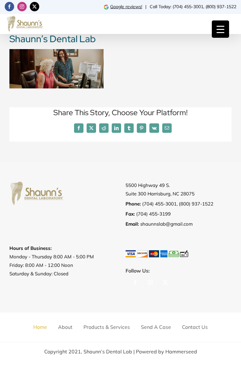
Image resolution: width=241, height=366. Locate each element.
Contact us (195, 327)
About (65, 327)
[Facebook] (135, 283)
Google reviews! (126, 6)
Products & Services (106, 327)
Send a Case (156, 327)
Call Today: (161, 6)
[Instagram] (150, 283)
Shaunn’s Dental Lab (107, 351)
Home (40, 327)
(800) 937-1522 (221, 6)
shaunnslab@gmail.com (166, 224)
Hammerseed (181, 351)
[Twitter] (165, 283)
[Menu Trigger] (220, 29)
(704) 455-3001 (188, 6)
